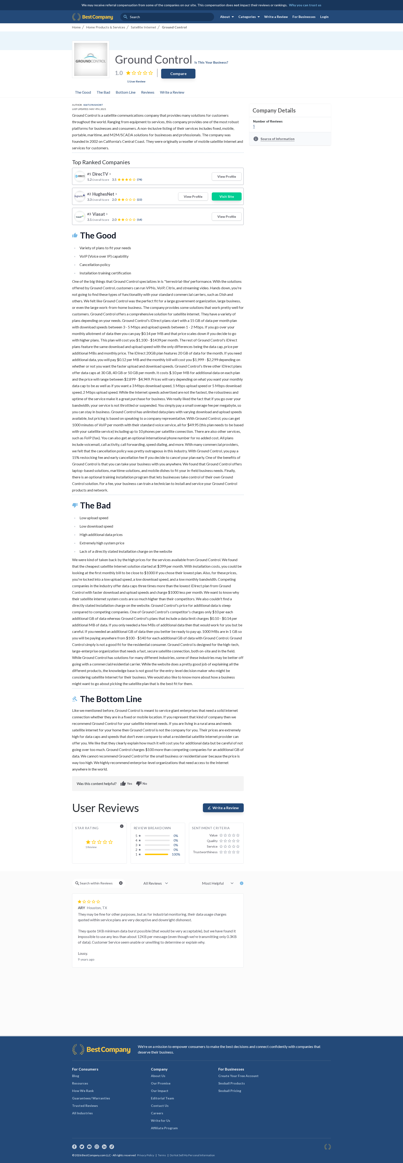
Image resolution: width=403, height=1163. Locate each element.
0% (176, 836)
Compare (178, 73)
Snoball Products (231, 1083)
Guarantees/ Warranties (91, 1098)
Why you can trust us (305, 5)
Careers (157, 1113)
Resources (80, 1083)
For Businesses (304, 17)
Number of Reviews (268, 121)
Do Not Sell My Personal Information (192, 1155)
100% (176, 854)
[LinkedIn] (104, 1146)
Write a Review (276, 17)
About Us (158, 1076)
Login (324, 17)
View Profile (226, 176)
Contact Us (160, 1106)
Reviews (147, 92)
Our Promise (160, 1083)
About (228, 17)
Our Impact (159, 1091)
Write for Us (160, 1120)
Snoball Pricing (229, 1091)
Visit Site (226, 196)
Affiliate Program (164, 1128)
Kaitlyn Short (93, 105)
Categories (249, 17)
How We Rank (83, 1091)
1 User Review (136, 81)
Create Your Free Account (238, 1076)
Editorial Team (162, 1098)
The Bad (103, 92)
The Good (83, 92)
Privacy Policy (145, 1155)
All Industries (82, 1113)
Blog (75, 1076)
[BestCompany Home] (92, 16)
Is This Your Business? (211, 62)
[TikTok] (111, 1146)
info (122, 826)
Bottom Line (125, 92)
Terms (162, 1155)
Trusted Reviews (85, 1106)
